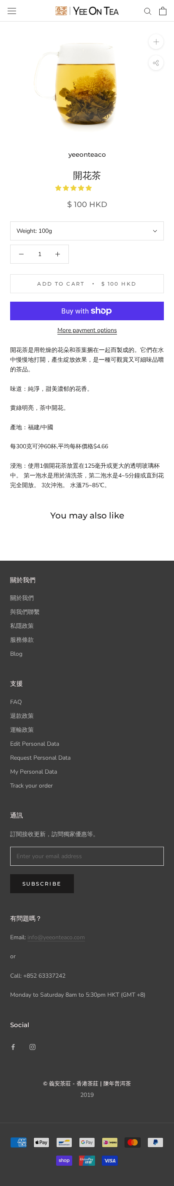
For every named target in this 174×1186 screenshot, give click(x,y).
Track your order (31, 786)
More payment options (87, 330)
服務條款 (22, 640)
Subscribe (42, 884)
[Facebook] (13, 1046)
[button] (74, 188)
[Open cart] (162, 11)
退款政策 (22, 716)
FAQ (16, 702)
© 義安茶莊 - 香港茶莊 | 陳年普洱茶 (87, 1083)
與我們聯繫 (25, 612)
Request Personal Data (40, 758)
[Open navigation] (12, 11)
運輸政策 (22, 730)
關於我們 (22, 598)
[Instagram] (32, 1046)
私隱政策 (22, 626)
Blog (16, 654)
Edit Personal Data (34, 744)
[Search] (148, 10)
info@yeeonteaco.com (56, 937)
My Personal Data (33, 772)
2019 (87, 1095)
